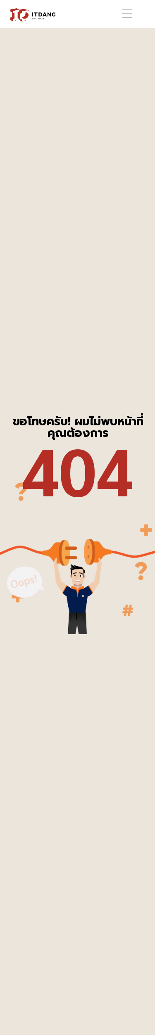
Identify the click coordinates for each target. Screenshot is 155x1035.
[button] (127, 14)
